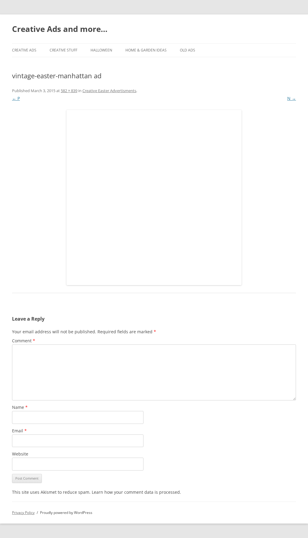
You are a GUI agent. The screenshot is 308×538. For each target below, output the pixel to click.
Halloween (101, 50)
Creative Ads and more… (59, 28)
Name (20, 407)
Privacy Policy (23, 512)
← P (16, 98)
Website (20, 454)
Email (19, 431)
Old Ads (187, 50)
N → (291, 98)
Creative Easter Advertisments (109, 90)
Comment (23, 341)
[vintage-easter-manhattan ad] (154, 197)
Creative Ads (24, 50)
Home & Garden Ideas (146, 50)
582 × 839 (69, 90)
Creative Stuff (63, 50)
